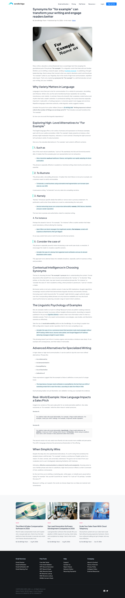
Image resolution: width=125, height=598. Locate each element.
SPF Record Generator (47, 567)
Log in (102, 4)
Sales (74, 20)
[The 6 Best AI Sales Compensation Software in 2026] (31, 511)
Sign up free (111, 4)
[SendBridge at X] (107, 591)
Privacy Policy (91, 567)
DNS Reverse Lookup (46, 576)
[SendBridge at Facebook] (104, 591)
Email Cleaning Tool (22, 569)
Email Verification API (22, 567)
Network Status (68, 569)
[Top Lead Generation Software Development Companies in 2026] (62, 511)
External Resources (93, 571)
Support (66, 562)
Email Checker (20, 562)
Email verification (63, 4)
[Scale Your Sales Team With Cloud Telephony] (94, 511)
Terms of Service (92, 565)
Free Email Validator (46, 565)
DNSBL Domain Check (46, 578)
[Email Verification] (16, 3)
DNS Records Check (46, 571)
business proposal (70, 71)
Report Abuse (68, 567)
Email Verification (21, 565)
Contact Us (67, 565)
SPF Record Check (45, 569)
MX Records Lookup (46, 573)
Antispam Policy (92, 569)
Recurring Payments (70, 571)
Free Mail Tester (44, 562)
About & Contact (92, 562)
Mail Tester (82, 4)
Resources (91, 4)
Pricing (74, 4)
